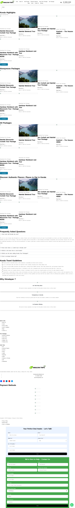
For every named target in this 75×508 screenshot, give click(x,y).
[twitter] (12, 381)
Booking (41, 3)
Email (39, 432)
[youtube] (9, 381)
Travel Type (9, 482)
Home (17, 1)
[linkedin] (7, 381)
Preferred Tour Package (42, 467)
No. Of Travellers (11, 443)
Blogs (29, 3)
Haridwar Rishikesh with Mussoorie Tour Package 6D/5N (9, 54)
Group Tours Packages (43, 1)
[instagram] (4, 381)
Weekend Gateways (34, 1)
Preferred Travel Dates (11, 488)
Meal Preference (10, 499)
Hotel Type (9, 494)
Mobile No (10, 438)
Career (32, 3)
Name (9, 432)
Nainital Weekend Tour (27, 31)
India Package (26, 1)
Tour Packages (51, 1)
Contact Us (37, 3)
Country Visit (40, 438)
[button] (4, 64)
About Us (21, 1)
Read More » (2, 35)
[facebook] (1, 381)
